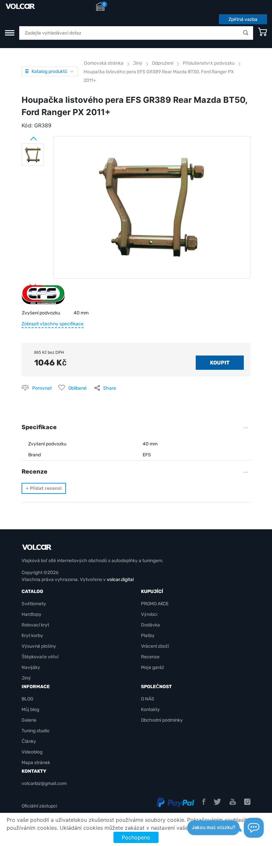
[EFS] (43, 297)
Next (25, 283)
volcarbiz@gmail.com (44, 783)
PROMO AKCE (155, 604)
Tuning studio (35, 731)
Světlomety (34, 604)
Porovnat (42, 388)
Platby (148, 635)
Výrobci (149, 614)
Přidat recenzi (44, 488)
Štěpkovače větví (40, 657)
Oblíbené (77, 388)
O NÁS (147, 699)
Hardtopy (31, 614)
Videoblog (32, 752)
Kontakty (150, 709)
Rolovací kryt (35, 625)
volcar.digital (120, 579)
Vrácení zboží (155, 646)
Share (109, 388)
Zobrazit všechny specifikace (53, 324)
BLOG (28, 699)
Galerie (29, 720)
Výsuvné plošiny (39, 646)
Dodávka (150, 625)
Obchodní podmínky (162, 720)
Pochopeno (136, 837)
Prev (25, 136)
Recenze (150, 657)
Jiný (26, 678)
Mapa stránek (36, 762)
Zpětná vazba (243, 19)
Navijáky (31, 667)
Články (29, 741)
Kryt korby (32, 635)
